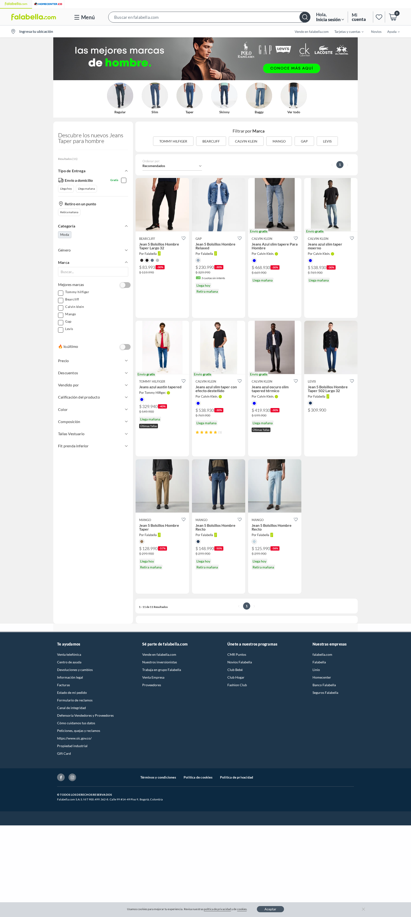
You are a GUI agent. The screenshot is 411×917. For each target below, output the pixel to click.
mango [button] (279, 141)
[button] (209, 17)
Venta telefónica (69, 654)
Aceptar (270, 909)
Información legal (70, 677)
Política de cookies (198, 777)
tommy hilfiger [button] (173, 141)
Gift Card (64, 753)
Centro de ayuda (69, 662)
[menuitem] (346, 31)
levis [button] (327, 141)
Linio (316, 670)
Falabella (319, 662)
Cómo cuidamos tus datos (76, 723)
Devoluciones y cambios (75, 670)
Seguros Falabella (325, 692)
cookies (242, 909)
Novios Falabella (239, 662)
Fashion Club (237, 685)
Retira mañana (69, 212)
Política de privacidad (236, 777)
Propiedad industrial (72, 746)
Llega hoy (66, 188)
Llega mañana (86, 188)
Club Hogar (236, 677)
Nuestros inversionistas (159, 662)
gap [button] (304, 141)
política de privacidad (217, 909)
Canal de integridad (71, 708)
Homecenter (322, 677)
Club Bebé (235, 670)
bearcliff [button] (211, 141)
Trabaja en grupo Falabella (161, 670)
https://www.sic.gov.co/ (74, 738)
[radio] (197, 432)
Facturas (63, 685)
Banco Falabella (324, 685)
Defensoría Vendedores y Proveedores (85, 715)
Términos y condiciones (158, 777)
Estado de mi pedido (72, 692)
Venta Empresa (153, 677)
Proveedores (151, 685)
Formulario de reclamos (75, 700)
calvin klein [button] (246, 141)
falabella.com (322, 654)
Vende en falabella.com (159, 654)
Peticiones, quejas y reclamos (78, 731)
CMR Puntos (236, 654)
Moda (64, 234)
